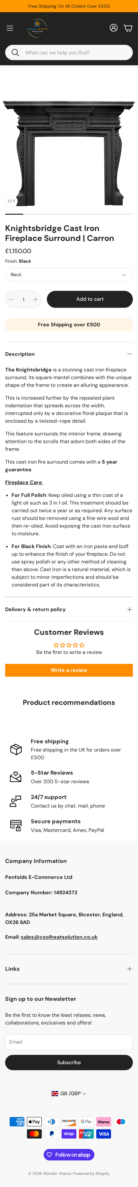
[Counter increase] (35, 299)
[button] (69, 52)
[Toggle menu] (10, 28)
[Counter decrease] (11, 299)
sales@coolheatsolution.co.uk (59, 937)
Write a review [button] (69, 670)
